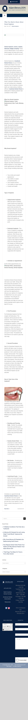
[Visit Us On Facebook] (6, 607)
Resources (7, 602)
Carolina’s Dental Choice (15, 89)
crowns (16, 46)
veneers (20, 46)
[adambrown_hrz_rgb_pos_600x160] (14, 6)
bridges (12, 48)
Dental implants (8, 46)
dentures (6, 48)
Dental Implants (15, 26)
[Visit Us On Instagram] (9, 607)
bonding (16, 48)
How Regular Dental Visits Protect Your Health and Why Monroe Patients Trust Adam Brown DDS (13, 546)
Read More (6, 508)
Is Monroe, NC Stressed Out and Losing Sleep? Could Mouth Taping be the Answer (14, 534)
